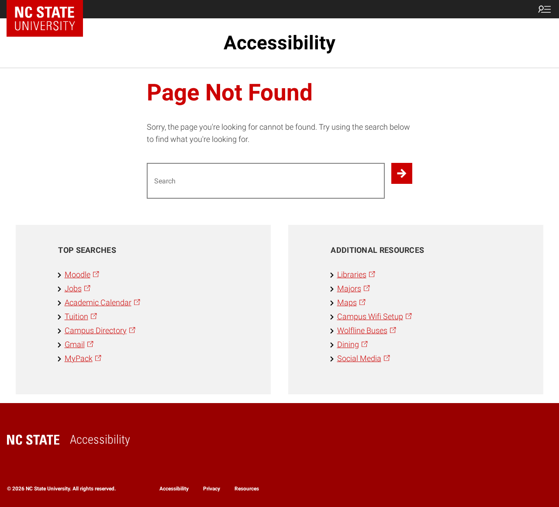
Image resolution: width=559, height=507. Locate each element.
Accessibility (279, 42)
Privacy (211, 489)
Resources (247, 489)
